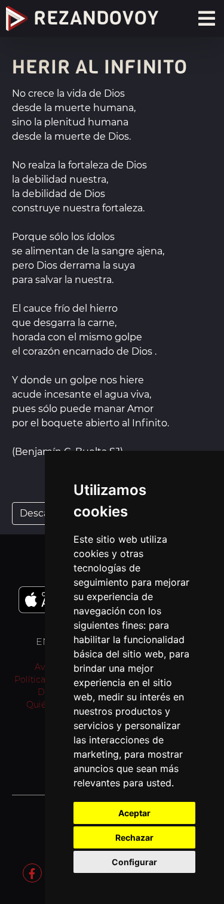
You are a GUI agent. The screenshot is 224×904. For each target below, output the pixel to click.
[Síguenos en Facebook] (32, 872)
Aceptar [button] (134, 813)
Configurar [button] (134, 862)
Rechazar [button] (134, 837)
